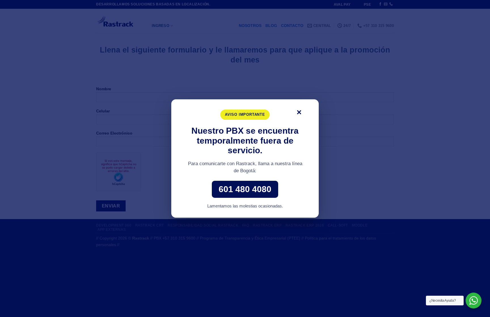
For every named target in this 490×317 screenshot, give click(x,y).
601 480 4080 (245, 189)
